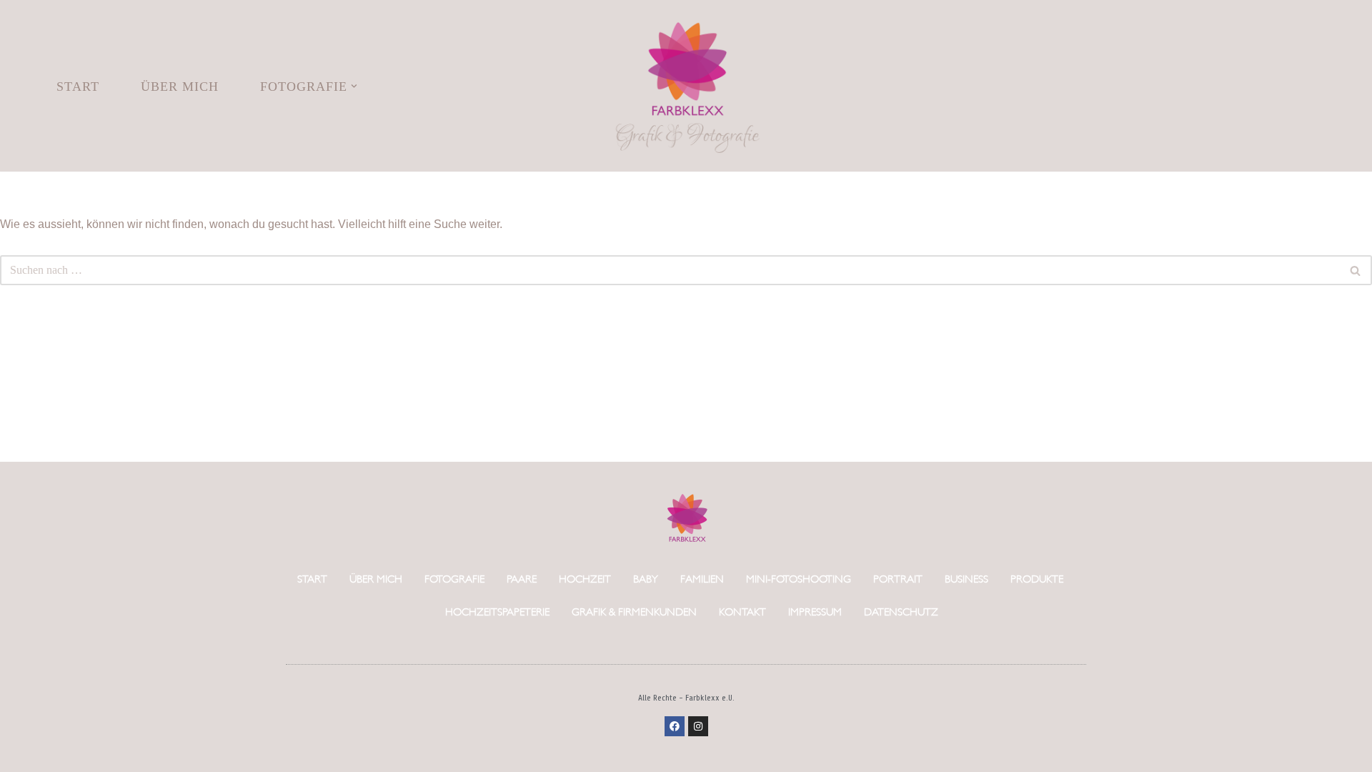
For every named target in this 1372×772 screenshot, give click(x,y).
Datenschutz (901, 610)
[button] (354, 86)
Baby (645, 577)
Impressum (815, 610)
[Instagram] (698, 726)
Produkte (1036, 577)
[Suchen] (1356, 270)
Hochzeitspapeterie (497, 610)
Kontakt (742, 610)
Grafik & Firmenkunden (634, 610)
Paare (522, 577)
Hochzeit (585, 577)
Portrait (898, 577)
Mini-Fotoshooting (798, 577)
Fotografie (454, 577)
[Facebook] (675, 726)
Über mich (180, 86)
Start (77, 86)
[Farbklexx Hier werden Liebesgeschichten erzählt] (686, 86)
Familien (702, 577)
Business (966, 577)
